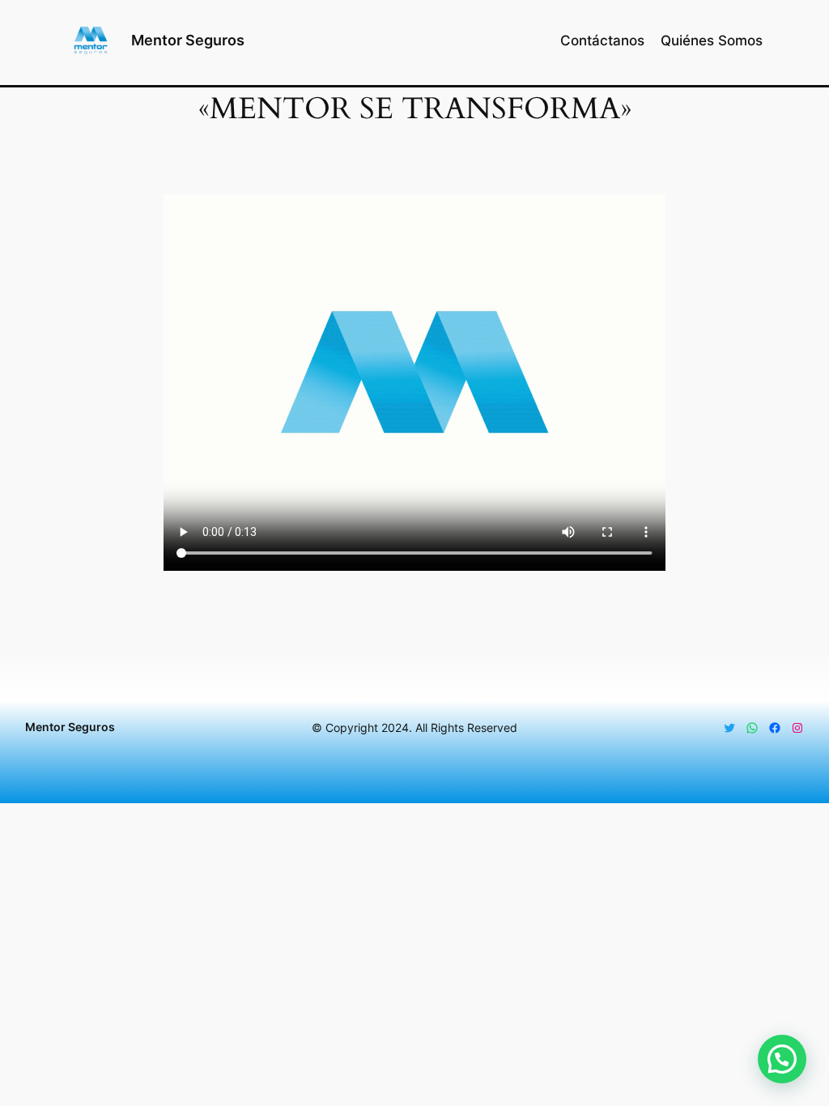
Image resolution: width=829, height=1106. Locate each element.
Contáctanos (602, 40)
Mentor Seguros (187, 40)
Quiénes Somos (712, 40)
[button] (782, 1059)
